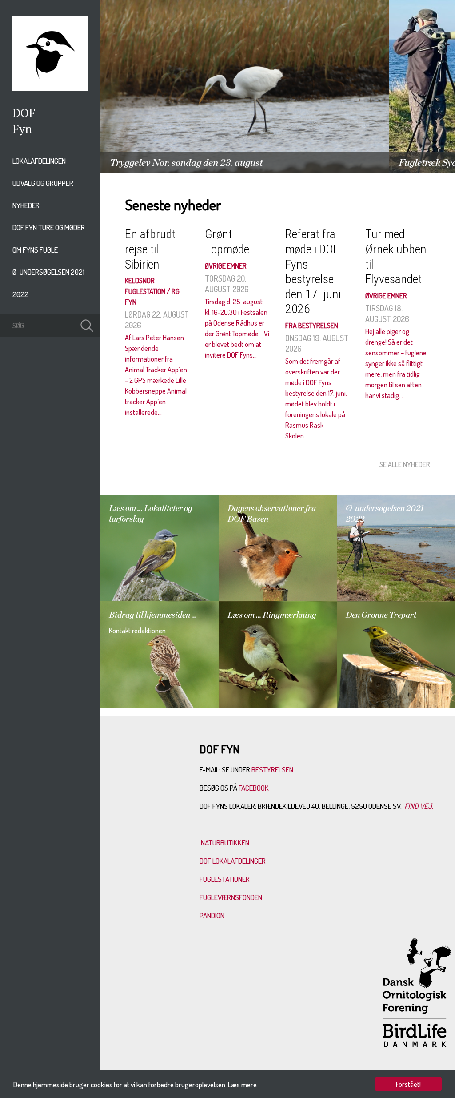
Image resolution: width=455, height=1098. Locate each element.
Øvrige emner (226, 265)
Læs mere (242, 1084)
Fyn (22, 128)
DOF (24, 112)
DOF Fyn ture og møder (48, 227)
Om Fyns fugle (35, 249)
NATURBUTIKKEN (225, 842)
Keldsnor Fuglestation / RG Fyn (152, 291)
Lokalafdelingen (39, 160)
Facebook (254, 787)
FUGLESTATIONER (225, 879)
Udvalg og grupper (42, 183)
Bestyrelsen (272, 769)
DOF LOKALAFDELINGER (233, 860)
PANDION (212, 915)
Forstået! (408, 1084)
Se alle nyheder (404, 464)
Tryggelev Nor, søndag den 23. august (186, 163)
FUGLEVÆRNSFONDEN (231, 897)
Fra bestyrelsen (311, 325)
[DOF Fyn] (50, 88)
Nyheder (26, 205)
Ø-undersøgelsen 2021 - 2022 (50, 283)
